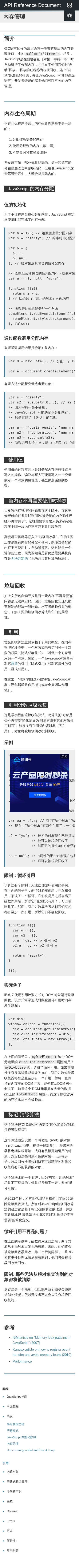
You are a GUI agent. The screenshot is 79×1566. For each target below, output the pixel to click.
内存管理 (13, 1443)
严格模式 (13, 1430)
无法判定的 (19, 558)
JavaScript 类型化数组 (21, 1437)
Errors (11, 1521)
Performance (22, 1361)
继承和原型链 (15, 1424)
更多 (10, 1530)
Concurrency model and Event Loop (31, 1450)
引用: (6, 1463)
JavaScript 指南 (17, 1396)
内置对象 (13, 1471)
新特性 (11, 1540)
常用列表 (13, 1550)
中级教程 (13, 1406)
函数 (10, 1501)
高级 (10, 1416)
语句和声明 (14, 1491)
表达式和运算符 (17, 1481)
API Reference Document (32, 5)
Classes (12, 1511)
